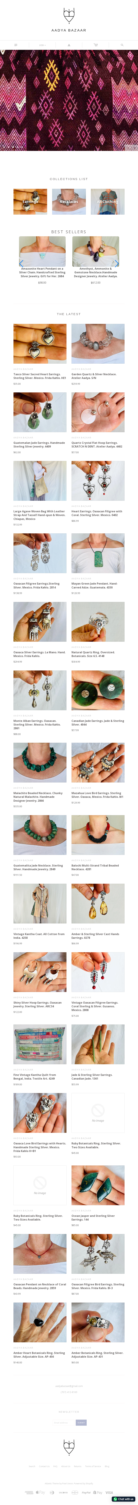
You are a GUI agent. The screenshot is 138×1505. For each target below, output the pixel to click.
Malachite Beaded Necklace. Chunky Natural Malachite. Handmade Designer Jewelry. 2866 (37, 797)
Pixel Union (67, 1483)
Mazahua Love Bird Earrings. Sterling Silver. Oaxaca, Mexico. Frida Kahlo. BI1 (97, 795)
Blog (107, 1466)
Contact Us (44, 1466)
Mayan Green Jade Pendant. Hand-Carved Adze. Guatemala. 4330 (95, 585)
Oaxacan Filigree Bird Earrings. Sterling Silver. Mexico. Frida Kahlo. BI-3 (98, 1286)
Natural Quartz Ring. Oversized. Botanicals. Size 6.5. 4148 (93, 654)
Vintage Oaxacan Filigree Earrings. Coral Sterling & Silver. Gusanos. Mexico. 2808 (95, 1006)
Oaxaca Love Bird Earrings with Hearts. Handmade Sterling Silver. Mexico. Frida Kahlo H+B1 (39, 1147)
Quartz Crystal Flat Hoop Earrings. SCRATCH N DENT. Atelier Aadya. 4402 (97, 444)
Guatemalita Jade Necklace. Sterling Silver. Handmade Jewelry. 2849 (38, 867)
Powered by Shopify (83, 1483)
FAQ (55, 1466)
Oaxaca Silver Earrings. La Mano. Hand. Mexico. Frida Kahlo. (39, 654)
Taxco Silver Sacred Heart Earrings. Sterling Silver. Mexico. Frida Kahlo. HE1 (39, 376)
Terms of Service (93, 1466)
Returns (77, 1466)
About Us (65, 1466)
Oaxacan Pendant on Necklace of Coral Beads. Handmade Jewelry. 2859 (39, 1286)
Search (32, 1466)
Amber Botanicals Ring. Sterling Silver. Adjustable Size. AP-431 (97, 1354)
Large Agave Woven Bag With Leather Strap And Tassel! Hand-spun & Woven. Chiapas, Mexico (39, 515)
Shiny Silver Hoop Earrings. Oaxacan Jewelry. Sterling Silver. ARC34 (37, 1004)
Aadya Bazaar (69, 30)
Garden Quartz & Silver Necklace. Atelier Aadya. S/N (94, 376)
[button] (117, 263)
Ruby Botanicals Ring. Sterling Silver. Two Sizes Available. (96, 1145)
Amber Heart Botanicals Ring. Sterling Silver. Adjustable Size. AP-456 (39, 1354)
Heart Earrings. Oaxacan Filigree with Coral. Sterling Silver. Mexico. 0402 (97, 513)
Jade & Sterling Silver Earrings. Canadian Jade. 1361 (92, 1076)
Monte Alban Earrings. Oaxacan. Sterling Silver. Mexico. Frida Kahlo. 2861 (37, 724)
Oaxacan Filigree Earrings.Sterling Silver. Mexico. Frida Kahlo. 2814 (36, 585)
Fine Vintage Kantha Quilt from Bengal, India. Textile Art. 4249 (34, 1076)
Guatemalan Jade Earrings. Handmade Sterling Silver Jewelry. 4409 (39, 444)
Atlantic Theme (52, 1483)
